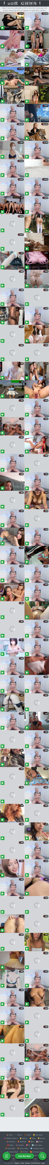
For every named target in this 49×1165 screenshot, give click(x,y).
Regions (17, 1163)
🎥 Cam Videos (36, 1155)
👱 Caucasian (38, 1135)
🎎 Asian (9, 1135)
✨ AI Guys (11, 1155)
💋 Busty (10, 1145)
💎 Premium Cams (37, 1148)
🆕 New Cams (37, 1145)
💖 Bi (28, 1145)
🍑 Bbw (31, 1142)
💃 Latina (27, 1135)
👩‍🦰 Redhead (21, 1142)
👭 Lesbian (20, 1145)
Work (22, 1163)
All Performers (35, 1163)
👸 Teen (32, 1138)
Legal (43, 1163)
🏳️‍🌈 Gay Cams (10, 1148)
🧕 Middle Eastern (10, 1138)
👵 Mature (23, 1138)
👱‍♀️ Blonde (41, 1138)
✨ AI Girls (24, 1152)
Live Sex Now (24, 1156)
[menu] (6, 1156)
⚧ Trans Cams (22, 1148)
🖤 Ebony (18, 1135)
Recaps (27, 1163)
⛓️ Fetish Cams (12, 1152)
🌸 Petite (39, 1142)
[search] (42, 1156)
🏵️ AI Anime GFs (36, 1152)
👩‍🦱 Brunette (10, 1142)
